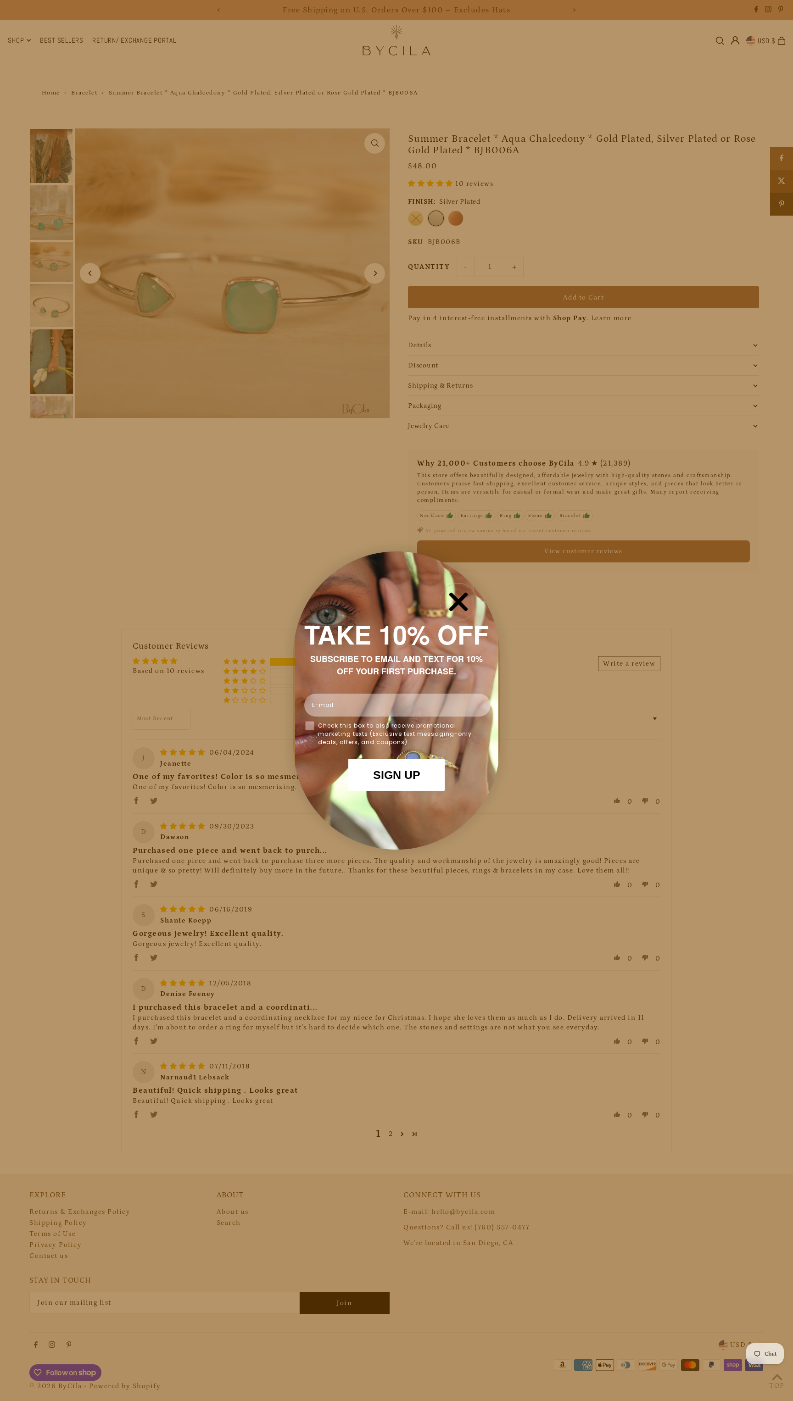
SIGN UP (396, 774)
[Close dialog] (458, 602)
